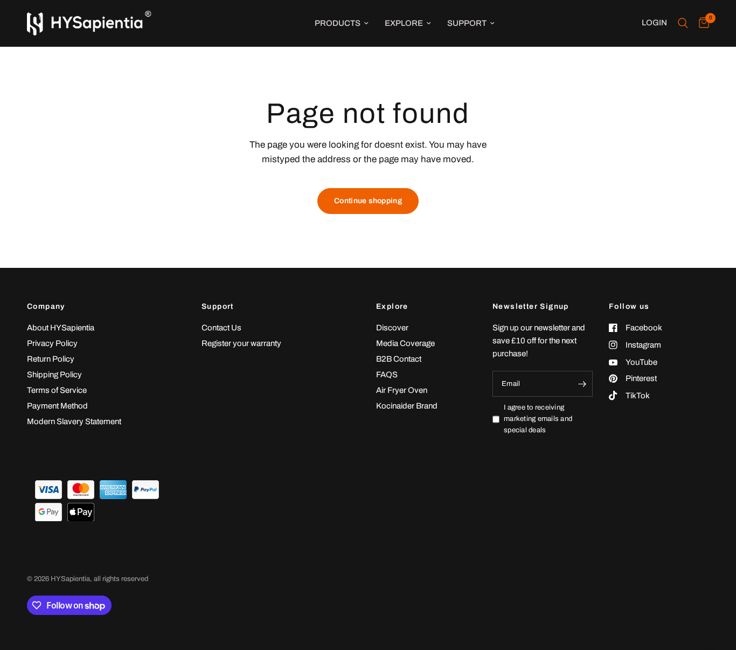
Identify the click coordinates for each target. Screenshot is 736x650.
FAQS (387, 374)
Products (337, 23)
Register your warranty (241, 343)
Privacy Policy (52, 343)
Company (46, 306)
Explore (404, 23)
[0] (701, 23)
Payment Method (57, 406)
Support (467, 23)
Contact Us (221, 327)
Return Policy (50, 359)
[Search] (682, 23)
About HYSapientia (60, 327)
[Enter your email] (582, 384)
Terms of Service (57, 390)
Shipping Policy (54, 374)
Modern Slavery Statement (74, 421)
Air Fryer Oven (401, 390)
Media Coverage (405, 343)
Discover (392, 327)
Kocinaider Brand (407, 406)
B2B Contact (398, 359)
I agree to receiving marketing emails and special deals (538, 419)
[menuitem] (342, 23)
